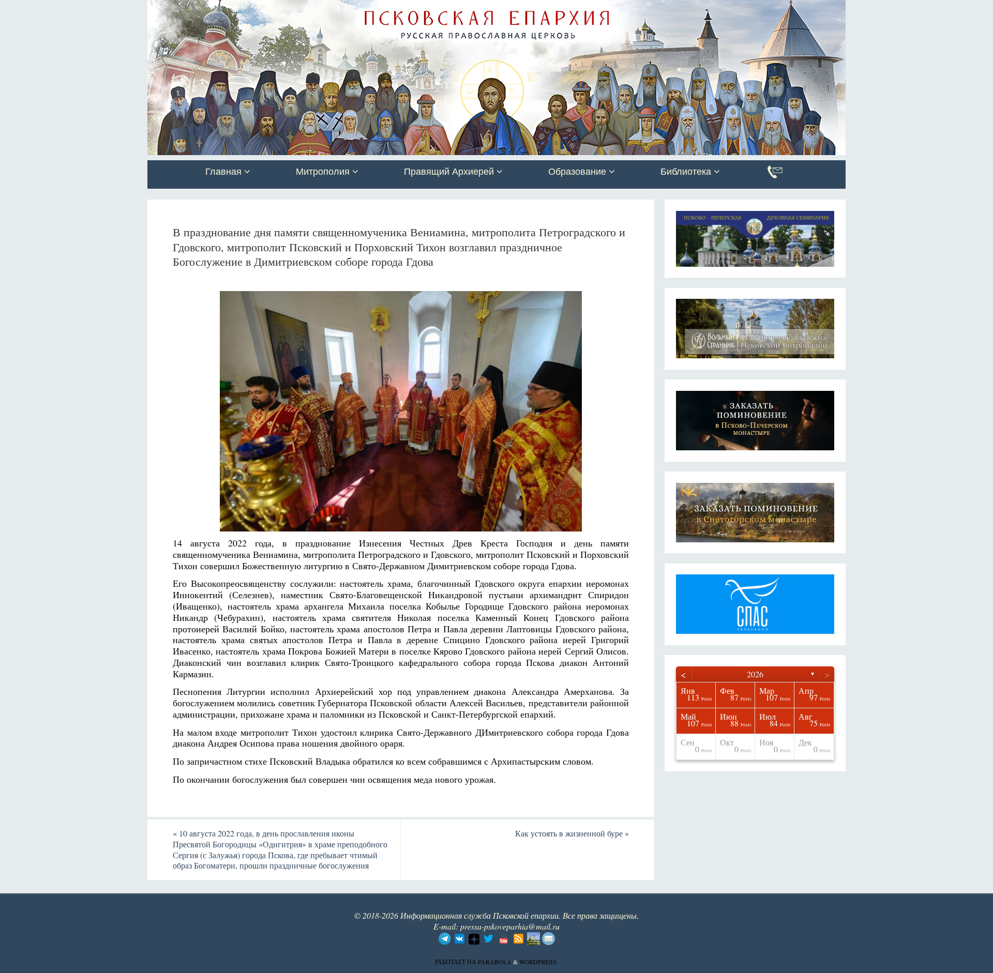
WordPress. (538, 961)
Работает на (456, 961)
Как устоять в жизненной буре (572, 833)
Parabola (494, 961)
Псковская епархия (294, 9)
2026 (755, 673)
